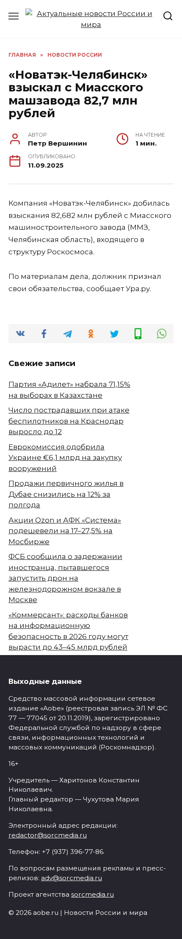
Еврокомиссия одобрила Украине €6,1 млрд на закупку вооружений (65, 458)
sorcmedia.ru (92, 894)
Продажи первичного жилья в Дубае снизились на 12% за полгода (66, 494)
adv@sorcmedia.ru (71, 878)
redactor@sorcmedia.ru (47, 835)
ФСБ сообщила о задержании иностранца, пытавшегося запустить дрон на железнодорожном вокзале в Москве (65, 578)
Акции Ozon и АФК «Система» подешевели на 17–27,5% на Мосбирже (64, 531)
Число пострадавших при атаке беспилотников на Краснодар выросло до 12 (69, 421)
